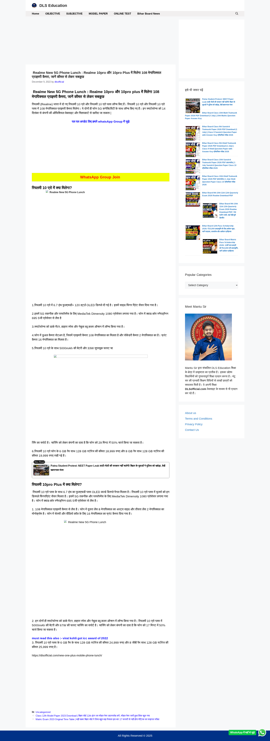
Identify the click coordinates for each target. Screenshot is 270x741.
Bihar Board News (148, 13)
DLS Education (53, 5)
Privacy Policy (193, 424)
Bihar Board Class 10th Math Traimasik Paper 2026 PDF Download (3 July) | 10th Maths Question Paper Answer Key (211, 116)
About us (190, 413)
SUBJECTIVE (74, 13)
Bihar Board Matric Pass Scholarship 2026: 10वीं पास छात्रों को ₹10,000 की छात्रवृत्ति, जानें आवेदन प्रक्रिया (228, 245)
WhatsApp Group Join (100, 177)
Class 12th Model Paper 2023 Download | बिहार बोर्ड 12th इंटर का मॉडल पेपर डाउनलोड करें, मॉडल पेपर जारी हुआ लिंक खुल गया (93, 715)
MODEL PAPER (98, 13)
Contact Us (192, 429)
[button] (236, 13)
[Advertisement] (101, 41)
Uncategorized (43, 712)
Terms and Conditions (198, 418)
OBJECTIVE (52, 13)
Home (35, 13)
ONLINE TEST (122, 13)
